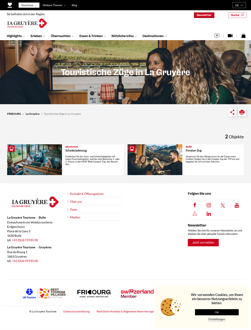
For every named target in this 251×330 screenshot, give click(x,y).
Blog (74, 5)
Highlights (14, 36)
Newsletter (204, 15)
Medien (75, 217)
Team (73, 209)
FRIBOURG (14, 113)
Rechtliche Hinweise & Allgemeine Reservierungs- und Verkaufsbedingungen (141, 311)
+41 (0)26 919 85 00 (25, 240)
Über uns (76, 201)
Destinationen (153, 36)
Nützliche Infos (122, 36)
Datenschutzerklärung (76, 311)
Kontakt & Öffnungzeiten (86, 194)
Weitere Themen (52, 5)
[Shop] (243, 35)
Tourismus (27, 5)
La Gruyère (33, 113)
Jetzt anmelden (203, 243)
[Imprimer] (242, 112)
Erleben (36, 36)
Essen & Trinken (91, 36)
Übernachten (61, 36)
